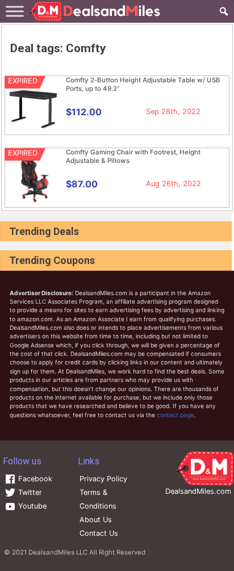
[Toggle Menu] (15, 11)
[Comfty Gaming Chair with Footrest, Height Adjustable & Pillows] (33, 202)
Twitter (29, 492)
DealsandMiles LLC (57, 552)
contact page (175, 415)
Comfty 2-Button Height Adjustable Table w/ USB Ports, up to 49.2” (143, 84)
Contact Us (99, 533)
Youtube (31, 506)
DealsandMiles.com (198, 491)
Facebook (34, 479)
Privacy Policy (103, 479)
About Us (96, 519)
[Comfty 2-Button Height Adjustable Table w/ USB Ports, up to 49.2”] (33, 129)
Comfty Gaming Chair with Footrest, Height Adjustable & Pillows (133, 156)
